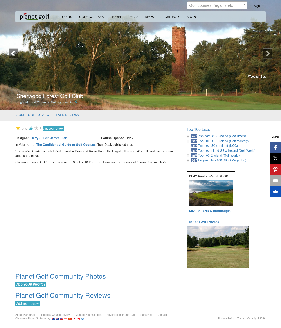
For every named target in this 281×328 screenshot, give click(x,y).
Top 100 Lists (198, 129)
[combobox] (217, 5)
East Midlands (39, 102)
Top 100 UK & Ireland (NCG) (218, 145)
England (22, 102)
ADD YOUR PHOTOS (30, 284)
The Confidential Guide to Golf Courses (66, 144)
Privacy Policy (226, 318)
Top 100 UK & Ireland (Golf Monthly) (223, 141)
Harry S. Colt (40, 138)
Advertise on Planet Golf (121, 314)
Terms (241, 318)
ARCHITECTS (170, 16)
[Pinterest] (275, 169)
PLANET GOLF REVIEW (32, 115)
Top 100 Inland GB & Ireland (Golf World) (227, 150)
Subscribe (146, 314)
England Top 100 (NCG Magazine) (222, 160)
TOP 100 (66, 16)
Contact (162, 314)
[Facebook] (275, 147)
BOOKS (192, 16)
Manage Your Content (89, 314)
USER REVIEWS (67, 115)
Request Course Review (55, 314)
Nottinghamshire (62, 102)
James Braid (59, 138)
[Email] (275, 180)
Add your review (53, 128)
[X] (275, 158)
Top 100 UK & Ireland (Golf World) (222, 136)
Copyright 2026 (256, 318)
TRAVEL (116, 16)
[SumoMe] (275, 191)
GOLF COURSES (91, 16)
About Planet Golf (25, 314)
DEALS (133, 16)
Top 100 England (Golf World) (219, 155)
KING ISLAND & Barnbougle (210, 211)
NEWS (149, 16)
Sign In (258, 6)
